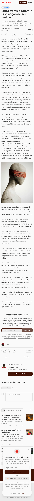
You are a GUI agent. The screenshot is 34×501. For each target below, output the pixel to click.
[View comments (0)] (9, 34)
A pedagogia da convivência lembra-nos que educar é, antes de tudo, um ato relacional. (12, 418)
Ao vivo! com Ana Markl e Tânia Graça (11, 431)
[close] (28, 449)
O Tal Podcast (5, 28)
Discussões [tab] (19, 410)
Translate (5, 7)
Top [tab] (4, 410)
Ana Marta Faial (12, 238)
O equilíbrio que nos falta (11, 415)
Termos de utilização (10, 484)
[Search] (31, 410)
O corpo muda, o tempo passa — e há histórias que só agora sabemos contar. (12, 435)
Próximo (26, 357)
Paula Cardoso (15, 28)
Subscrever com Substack (18, 479)
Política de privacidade (17, 488)
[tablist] (9, 388)
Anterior (7, 357)
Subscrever (23, 2)
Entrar (30, 2)
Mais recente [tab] (10, 410)
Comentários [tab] (6, 388)
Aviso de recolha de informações (19, 486)
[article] (17, 420)
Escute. (30, 29)
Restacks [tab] (14, 388)
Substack (9, 497)
